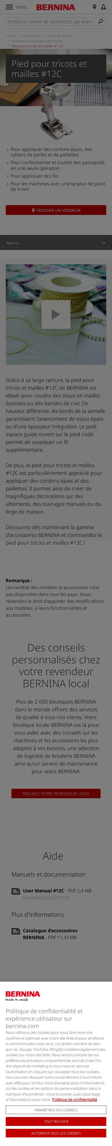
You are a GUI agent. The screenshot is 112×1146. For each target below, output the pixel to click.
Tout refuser (56, 1121)
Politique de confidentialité (74, 1099)
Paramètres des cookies (56, 1110)
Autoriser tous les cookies (56, 1133)
